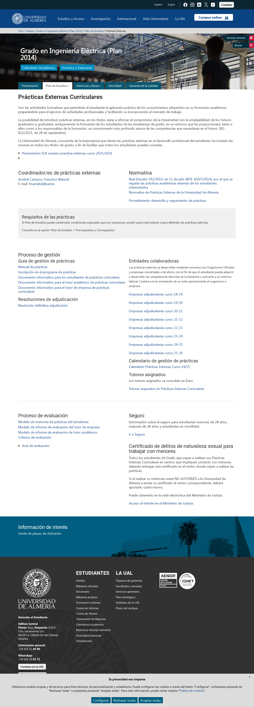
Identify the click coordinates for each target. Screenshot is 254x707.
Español (158, 4)
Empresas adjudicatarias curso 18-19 (156, 294)
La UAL (180, 18)
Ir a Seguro (137, 434)
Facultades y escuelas (129, 586)
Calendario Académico (38, 67)
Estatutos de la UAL (128, 602)
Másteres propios (86, 597)
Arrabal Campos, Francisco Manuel (43, 179)
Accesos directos (236, 37)
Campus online (211, 17)
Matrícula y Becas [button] (88, 86)
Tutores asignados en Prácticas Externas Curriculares (166, 388)
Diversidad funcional (88, 635)
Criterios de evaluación (34, 437)
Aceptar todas (150, 700)
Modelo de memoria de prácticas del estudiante (53, 421)
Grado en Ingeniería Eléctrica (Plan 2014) (59, 31)
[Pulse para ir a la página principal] (29, 18)
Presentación (30, 86)
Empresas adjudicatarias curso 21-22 (156, 319)
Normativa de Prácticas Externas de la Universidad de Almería (173, 192)
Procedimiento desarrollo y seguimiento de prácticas (167, 200)
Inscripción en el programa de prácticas (47, 272)
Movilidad (115, 86)
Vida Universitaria (155, 18)
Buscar (238, 45)
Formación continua (88, 602)
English (171, 4)
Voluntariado (84, 641)
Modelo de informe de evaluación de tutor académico (57, 432)
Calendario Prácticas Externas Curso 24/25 (159, 366)
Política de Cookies (192, 690)
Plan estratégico (126, 597)
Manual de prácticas (32, 266)
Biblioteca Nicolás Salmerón (93, 630)
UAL (20, 31)
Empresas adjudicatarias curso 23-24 (156, 336)
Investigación (100, 18)
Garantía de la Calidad (143, 86)
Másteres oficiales (87, 586)
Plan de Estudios (94, 31)
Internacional (126, 18)
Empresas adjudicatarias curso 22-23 (156, 327)
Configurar (101, 700)
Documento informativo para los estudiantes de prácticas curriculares (69, 277)
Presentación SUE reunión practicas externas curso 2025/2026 (67, 153)
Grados (29, 31)
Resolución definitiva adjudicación (43, 305)
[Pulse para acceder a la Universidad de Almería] (36, 588)
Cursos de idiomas (87, 608)
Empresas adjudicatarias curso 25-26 (156, 352)
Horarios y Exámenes (77, 67)
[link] (226, 4)
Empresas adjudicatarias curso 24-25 (156, 344)
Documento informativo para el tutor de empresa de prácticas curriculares (63, 289)
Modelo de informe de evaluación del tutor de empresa (59, 427)
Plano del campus (127, 608)
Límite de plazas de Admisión (39, 533)
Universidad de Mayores (91, 619)
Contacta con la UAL (32, 666)
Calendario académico (90, 624)
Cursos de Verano (86, 613)
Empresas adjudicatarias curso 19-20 (156, 302)
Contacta (226, 5)
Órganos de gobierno (129, 580)
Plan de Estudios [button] (56, 86)
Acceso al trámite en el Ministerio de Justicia (161, 503)
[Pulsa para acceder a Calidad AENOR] (177, 581)
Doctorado (82, 591)
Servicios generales (127, 591)
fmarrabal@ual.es (41, 183)
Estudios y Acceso (71, 18)
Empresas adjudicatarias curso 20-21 (156, 311)
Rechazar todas (124, 700)
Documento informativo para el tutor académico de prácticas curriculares (71, 282)
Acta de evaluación (35, 445)
